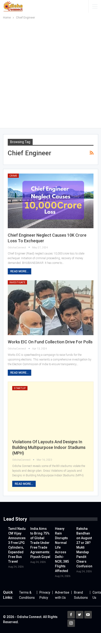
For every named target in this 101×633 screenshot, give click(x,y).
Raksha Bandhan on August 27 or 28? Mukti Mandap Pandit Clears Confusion (84, 547)
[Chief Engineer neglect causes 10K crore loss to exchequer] (50, 201)
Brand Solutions (81, 595)
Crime (13, 175)
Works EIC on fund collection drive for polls (50, 341)
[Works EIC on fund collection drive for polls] (50, 307)
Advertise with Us (62, 595)
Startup (20, 388)
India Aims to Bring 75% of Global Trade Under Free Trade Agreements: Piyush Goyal (40, 543)
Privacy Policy (44, 595)
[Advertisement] (50, 73)
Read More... (19, 271)
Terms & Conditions (27, 595)
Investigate (17, 282)
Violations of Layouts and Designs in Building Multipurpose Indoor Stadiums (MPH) (48, 447)
